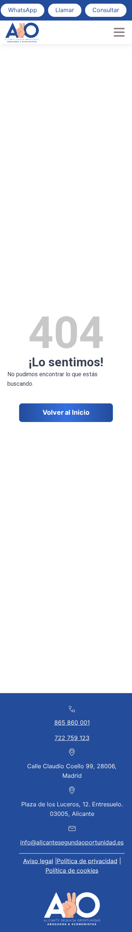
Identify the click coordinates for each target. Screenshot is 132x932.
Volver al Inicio (66, 412)
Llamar (64, 10)
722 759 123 (72, 737)
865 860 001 (72, 722)
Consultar (105, 10)
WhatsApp (22, 10)
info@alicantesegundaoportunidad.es (72, 842)
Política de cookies (71, 870)
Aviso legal (38, 861)
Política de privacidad (87, 861)
